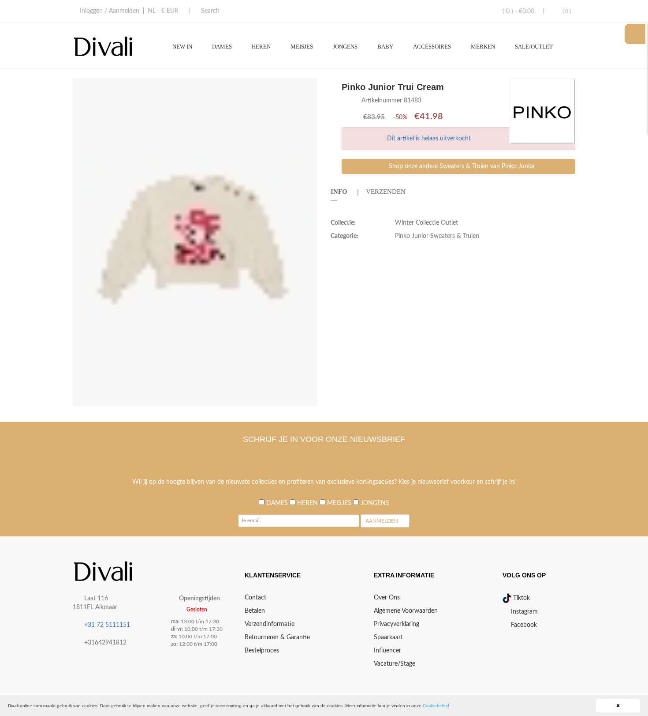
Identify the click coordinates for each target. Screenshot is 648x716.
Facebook (523, 625)
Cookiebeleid (436, 705)
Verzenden (386, 191)
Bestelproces (262, 651)
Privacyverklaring (396, 624)
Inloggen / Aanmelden (109, 11)
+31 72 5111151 (107, 625)
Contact (255, 598)
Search (210, 11)
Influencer (387, 651)
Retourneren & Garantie (277, 637)
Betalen (255, 611)
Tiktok (520, 598)
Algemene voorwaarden (406, 611)
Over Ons (387, 598)
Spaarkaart (388, 637)
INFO (339, 191)
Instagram (523, 612)
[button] (309, 86)
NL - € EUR (163, 11)
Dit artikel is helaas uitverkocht (429, 139)
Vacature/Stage (394, 664)
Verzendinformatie (269, 624)
